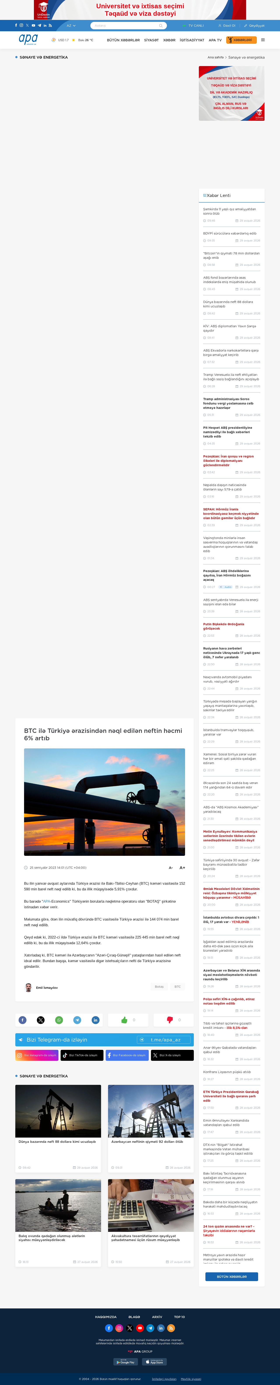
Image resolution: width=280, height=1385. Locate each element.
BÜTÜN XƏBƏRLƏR (123, 40)
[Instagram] (21, 25)
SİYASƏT (151, 40)
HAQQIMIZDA (106, 1317)
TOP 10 (179, 1317)
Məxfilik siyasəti (191, 1379)
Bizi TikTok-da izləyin (83, 1055)
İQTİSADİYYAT (192, 40)
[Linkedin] (45, 26)
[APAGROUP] (140, 1351)
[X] (27, 26)
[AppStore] (154, 1362)
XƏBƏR (169, 40)
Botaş (159, 986)
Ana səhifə (216, 57)
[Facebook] (16, 25)
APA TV (215, 40)
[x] (130, 1328)
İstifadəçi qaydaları (164, 1379)
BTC (178, 986)
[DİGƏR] (261, 40)
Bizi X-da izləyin (170, 1055)
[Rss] (50, 26)
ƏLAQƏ (134, 1317)
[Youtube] (33, 26)
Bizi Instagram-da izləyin (40, 1055)
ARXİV (157, 1317)
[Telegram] (39, 26)
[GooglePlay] (125, 1362)
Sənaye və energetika (246, 57)
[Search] (161, 26)
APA (46, 901)
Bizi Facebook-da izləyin (129, 1055)
